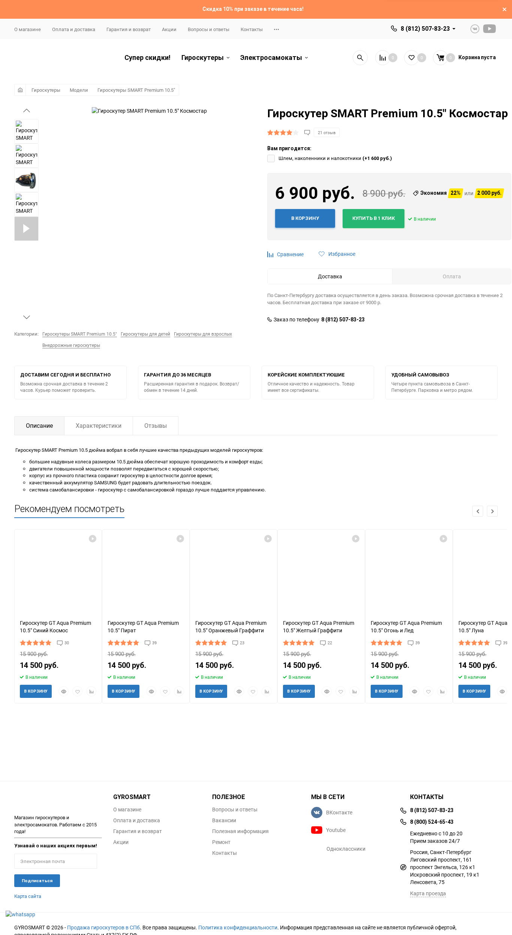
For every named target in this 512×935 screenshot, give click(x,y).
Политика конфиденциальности (237, 927)
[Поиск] (360, 57)
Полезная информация (240, 831)
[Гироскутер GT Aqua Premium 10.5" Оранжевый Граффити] (233, 571)
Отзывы (155, 425)
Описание (39, 425)
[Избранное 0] (411, 57)
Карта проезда (428, 893)
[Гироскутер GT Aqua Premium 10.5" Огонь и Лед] (409, 571)
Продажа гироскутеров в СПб (103, 927)
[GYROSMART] (58, 800)
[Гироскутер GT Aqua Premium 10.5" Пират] (145, 571)
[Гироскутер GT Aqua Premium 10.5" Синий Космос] (58, 571)
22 (330, 643)
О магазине (27, 29)
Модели (79, 90)
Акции (169, 29)
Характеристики (98, 425)
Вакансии (224, 820)
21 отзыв (326, 132)
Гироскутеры (45, 90)
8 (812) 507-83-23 (425, 28)
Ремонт (221, 842)
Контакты (252, 29)
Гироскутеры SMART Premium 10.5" (136, 90)
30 (66, 643)
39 (154, 643)
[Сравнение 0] (382, 57)
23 (242, 643)
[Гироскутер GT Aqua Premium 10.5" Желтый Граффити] (321, 571)
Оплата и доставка (73, 29)
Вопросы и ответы (208, 29)
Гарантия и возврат (128, 29)
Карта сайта (27, 896)
